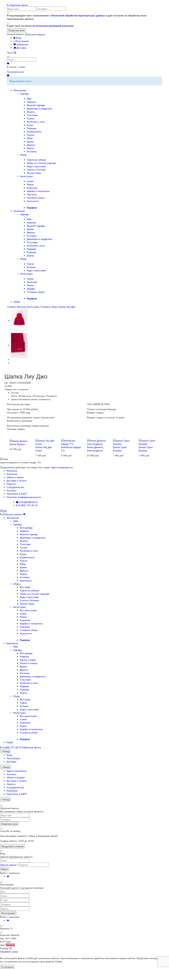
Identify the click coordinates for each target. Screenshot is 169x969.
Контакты (12, 490)
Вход (18, 37)
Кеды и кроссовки (36, 166)
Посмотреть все (15, 71)
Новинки (31, 101)
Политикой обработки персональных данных (78, 15)
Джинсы (31, 144)
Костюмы (32, 151)
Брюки (30, 141)
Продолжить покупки (12, 846)
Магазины (12, 470)
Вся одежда (26, 527)
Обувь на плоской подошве (41, 163)
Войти (4, 869)
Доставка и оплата (17, 480)
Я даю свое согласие (40, 25)
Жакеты (31, 111)
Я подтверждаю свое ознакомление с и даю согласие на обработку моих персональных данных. (77, 17)
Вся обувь (25, 587)
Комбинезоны (34, 131)
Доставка (21, 47)
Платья (30, 134)
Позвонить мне (9, 823)
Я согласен (7, 967)
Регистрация (21, 41)
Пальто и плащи (28, 663)
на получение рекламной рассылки (53, 25)
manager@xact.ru (28, 502)
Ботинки (31, 267)
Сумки (30, 181)
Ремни (30, 184)
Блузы (30, 125)
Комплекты (26, 580)
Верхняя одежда (36, 105)
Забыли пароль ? (9, 864)
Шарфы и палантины (38, 191)
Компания (12, 473)
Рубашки (31, 128)
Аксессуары (26, 176)
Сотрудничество (15, 487)
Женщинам (20, 90)
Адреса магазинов (16, 770)
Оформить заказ (9, 951)
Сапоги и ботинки (36, 169)
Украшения (33, 201)
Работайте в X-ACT (17, 493)
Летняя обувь (34, 172)
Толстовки (32, 115)
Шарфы (31, 288)
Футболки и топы (36, 121)
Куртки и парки (28, 659)
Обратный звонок (18, 5)
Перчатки (32, 194)
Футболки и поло (36, 245)
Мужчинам (19, 210)
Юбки (30, 138)
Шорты (30, 148)
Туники (30, 118)
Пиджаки (31, 248)
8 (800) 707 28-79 (27, 505)
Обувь (23, 154)
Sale (29, 98)
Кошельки (32, 187)
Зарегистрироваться (62, 467)
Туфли (30, 263)
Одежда (24, 93)
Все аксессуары (28, 610)
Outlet (17, 301)
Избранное (22, 44)
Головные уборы (36, 197)
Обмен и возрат (15, 477)
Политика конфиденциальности (24, 497)
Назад (5, 751)
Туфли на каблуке (36, 159)
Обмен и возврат (16, 777)
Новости (11, 483)
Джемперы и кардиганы (39, 108)
